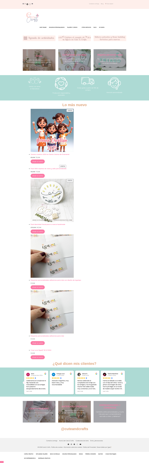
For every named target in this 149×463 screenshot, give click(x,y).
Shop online (43, 27)
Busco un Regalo (55, 454)
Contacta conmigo (94, 3)
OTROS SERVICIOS (86, 27)
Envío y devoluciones (96, 441)
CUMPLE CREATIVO (28, 454)
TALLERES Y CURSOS (72, 27)
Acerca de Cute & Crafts (66, 441)
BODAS (81, 454)
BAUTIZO (100, 454)
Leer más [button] (55, 391)
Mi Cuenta (101, 27)
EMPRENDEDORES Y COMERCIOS (109, 406)
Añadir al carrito (37, 161)
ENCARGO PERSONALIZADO (69, 454)
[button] (125, 382)
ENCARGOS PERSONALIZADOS (56, 27)
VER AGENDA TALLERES (42, 454)
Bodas (39, 55)
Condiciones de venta (82, 441)
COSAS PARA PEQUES (110, 454)
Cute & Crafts (46, 447)
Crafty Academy (39, 408)
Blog (102, 3)
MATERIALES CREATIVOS (74, 406)
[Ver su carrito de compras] (109, 27)
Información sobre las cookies (73, 447)
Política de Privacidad (89, 447)
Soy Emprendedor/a (30, 458)
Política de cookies (57, 447)
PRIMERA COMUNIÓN (90, 454)
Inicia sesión (110, 3)
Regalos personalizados (110, 54)
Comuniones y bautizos (74, 54)
